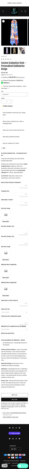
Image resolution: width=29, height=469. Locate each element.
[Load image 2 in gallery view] (14, 50)
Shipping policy (22, 463)
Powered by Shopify (15, 460)
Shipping (2, 74)
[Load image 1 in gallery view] (7, 50)
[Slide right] (27, 51)
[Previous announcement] (3, 3)
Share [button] (4, 148)
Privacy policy (8, 463)
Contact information (15, 465)
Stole (2, 91)
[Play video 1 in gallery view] (22, 50)
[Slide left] (1, 51)
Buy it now (14, 399)
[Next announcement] (26, 3)
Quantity (3, 98)
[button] (3, 11)
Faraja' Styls (9, 460)
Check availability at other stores (10, 417)
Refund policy (23, 460)
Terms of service (15, 463)
